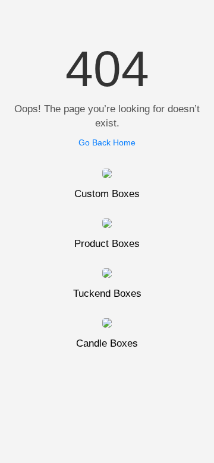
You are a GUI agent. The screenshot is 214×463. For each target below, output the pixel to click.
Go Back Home (107, 142)
